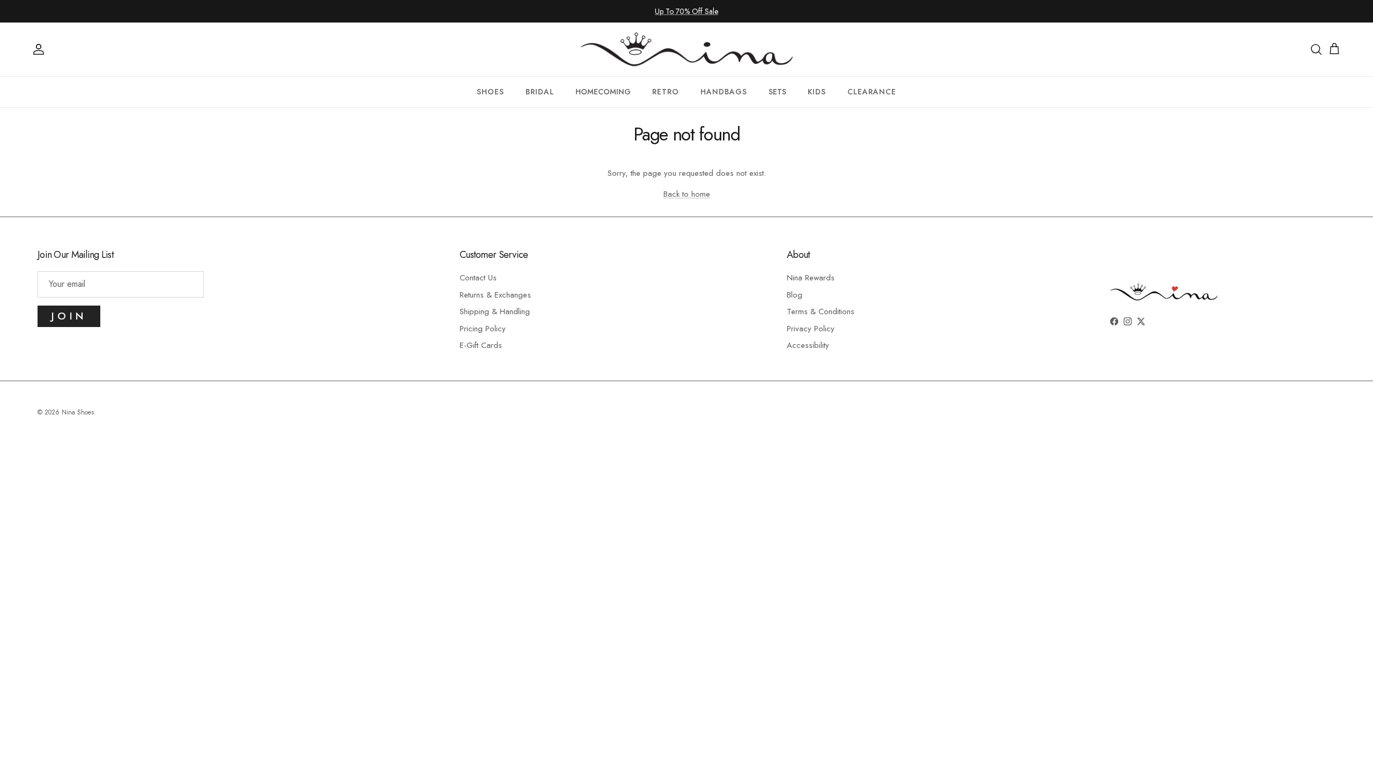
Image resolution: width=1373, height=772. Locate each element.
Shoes (490, 91)
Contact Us (478, 278)
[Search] (1316, 49)
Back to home (686, 194)
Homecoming (603, 91)
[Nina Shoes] (687, 49)
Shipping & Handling (495, 311)
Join (68, 316)
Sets (777, 91)
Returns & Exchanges (495, 295)
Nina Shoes (78, 412)
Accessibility (808, 345)
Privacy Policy (811, 329)
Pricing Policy (483, 329)
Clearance (871, 91)
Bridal (540, 91)
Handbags (723, 91)
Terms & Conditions (820, 311)
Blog (794, 295)
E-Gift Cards (481, 345)
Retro (665, 91)
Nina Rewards (811, 278)
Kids (817, 91)
